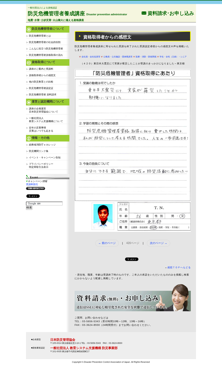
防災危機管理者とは (40, 35)
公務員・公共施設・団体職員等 (118, 56)
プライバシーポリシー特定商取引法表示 (41, 165)
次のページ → (158, 243)
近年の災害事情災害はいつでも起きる (41, 129)
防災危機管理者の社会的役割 (45, 42)
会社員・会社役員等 (91, 56)
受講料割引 (32, 184)
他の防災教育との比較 (41, 81)
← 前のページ (107, 243)
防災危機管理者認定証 (41, 88)
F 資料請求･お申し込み (168, 13)
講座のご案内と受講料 (41, 68)
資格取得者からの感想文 (42, 75)
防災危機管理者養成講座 (56, 13)
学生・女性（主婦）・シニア (173, 56)
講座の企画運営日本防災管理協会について (43, 110)
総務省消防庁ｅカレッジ (42, 144)
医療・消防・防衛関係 (146, 56)
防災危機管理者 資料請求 (42, 94)
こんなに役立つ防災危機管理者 (46, 48)
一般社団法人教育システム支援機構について (46, 120)
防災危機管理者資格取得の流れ (46, 55)
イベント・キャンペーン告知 (45, 157)
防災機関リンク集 (38, 151)
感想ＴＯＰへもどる (179, 267)
